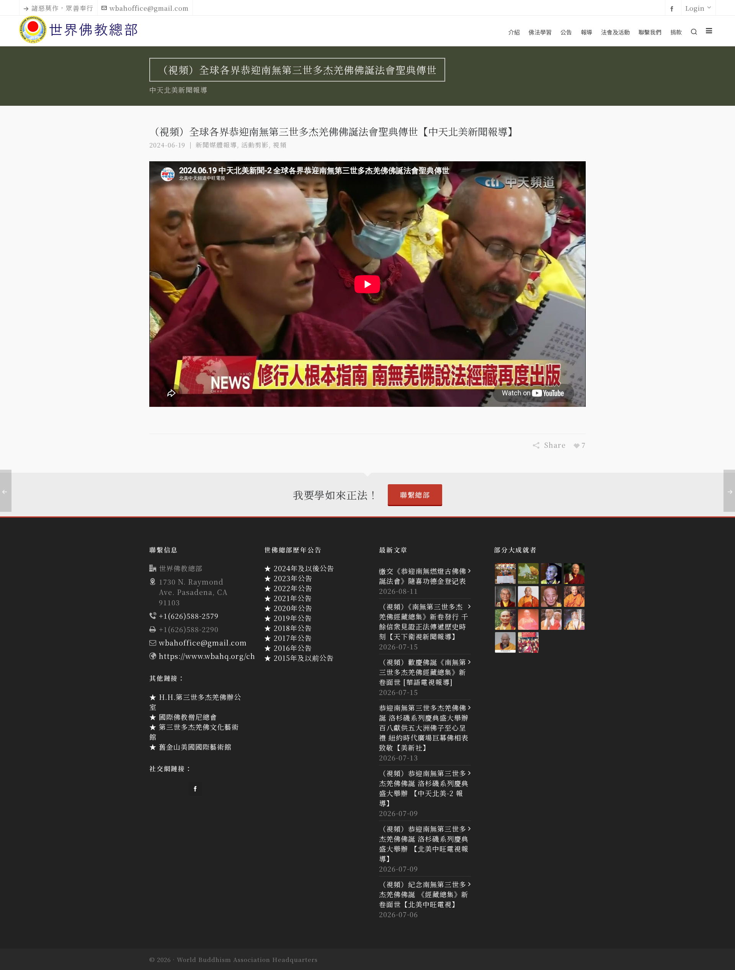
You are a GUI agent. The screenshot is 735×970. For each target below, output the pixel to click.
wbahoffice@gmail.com (149, 8)
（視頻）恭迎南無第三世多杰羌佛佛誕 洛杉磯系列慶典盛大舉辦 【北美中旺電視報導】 (424, 843)
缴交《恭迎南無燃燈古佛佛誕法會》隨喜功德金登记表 (422, 576)
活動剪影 (255, 144)
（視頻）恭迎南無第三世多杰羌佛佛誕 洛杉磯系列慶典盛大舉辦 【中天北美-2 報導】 (424, 788)
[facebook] (673, 8)
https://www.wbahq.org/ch (207, 656)
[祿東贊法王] (505, 596)
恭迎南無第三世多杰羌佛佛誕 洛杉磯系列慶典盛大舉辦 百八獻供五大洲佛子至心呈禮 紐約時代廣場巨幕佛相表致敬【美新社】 (424, 727)
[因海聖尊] (505, 642)
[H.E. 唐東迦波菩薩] (528, 642)
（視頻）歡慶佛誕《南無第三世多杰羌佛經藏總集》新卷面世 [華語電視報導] (422, 672)
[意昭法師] (551, 619)
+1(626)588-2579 (189, 616)
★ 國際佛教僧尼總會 (183, 717)
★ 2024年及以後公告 (299, 568)
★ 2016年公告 (288, 648)
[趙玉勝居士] (505, 573)
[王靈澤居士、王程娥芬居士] (528, 573)
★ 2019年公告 (288, 618)
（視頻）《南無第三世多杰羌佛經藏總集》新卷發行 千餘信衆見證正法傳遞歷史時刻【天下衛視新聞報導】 (424, 621)
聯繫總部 (415, 495)
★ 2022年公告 (288, 588)
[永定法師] (551, 573)
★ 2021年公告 (288, 598)
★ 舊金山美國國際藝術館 (190, 747)
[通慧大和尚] (551, 596)
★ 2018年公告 (288, 628)
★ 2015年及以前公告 (299, 658)
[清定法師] (574, 596)
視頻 (280, 144)
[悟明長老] (528, 596)
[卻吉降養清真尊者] (574, 619)
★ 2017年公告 (288, 638)
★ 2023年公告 (288, 578)
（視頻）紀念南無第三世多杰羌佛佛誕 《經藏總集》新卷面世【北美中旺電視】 (424, 894)
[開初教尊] (574, 573)
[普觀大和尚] (505, 619)
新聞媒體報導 (216, 144)
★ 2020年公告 (288, 608)
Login (695, 8)
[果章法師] (528, 619)
